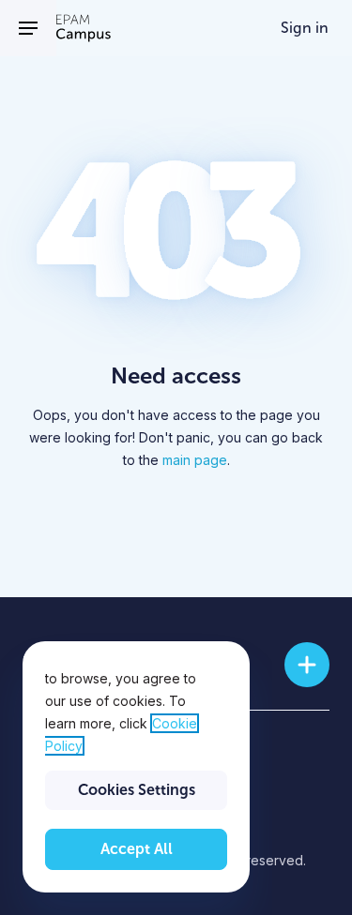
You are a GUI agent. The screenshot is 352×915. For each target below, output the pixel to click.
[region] (136, 767)
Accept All (136, 849)
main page (194, 460)
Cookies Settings (136, 790)
